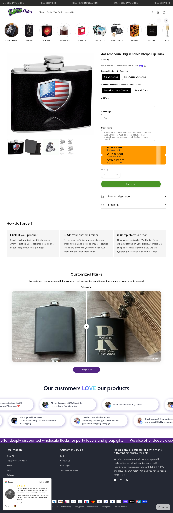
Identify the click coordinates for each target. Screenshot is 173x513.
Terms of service (92, 507)
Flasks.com (55, 507)
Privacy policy (79, 507)
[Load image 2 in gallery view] (33, 147)
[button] (152, 12)
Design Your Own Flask (17, 461)
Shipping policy (106, 507)
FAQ (62, 456)
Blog (9, 470)
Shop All (10, 456)
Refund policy (66, 507)
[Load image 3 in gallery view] (51, 147)
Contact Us (65, 461)
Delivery (10, 475)
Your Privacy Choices (69, 470)
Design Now (87, 369)
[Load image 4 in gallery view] (68, 147)
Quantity (104, 169)
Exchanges (65, 465)
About (9, 465)
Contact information (121, 507)
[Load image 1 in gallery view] (15, 147)
